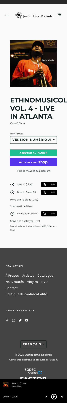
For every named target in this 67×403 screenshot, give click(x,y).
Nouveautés (15, 282)
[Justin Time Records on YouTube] (26, 320)
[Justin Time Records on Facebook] (7, 320)
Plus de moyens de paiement (33, 170)
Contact (12, 288)
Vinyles (32, 282)
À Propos (12, 276)
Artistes (28, 276)
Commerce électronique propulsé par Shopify (33, 359)
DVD (44, 282)
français (32, 344)
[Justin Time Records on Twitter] (20, 320)
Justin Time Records (38, 354)
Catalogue (45, 276)
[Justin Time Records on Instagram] (13, 320)
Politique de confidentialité (26, 294)
